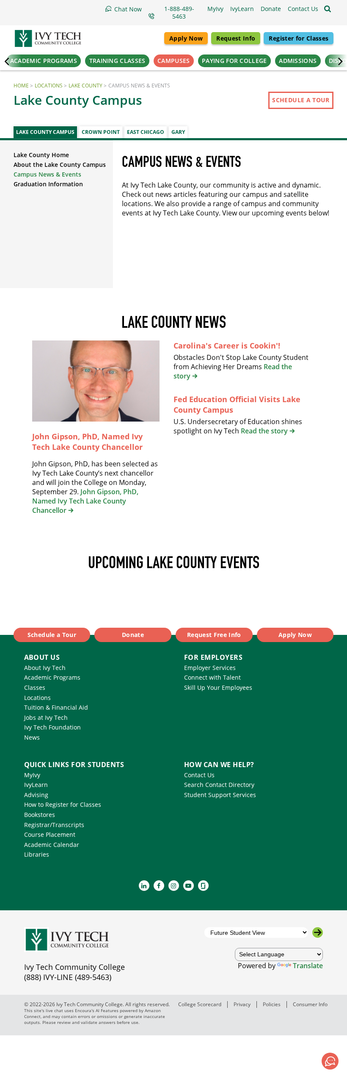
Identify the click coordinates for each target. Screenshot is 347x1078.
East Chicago (145, 132)
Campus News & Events (47, 174)
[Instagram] (173, 885)
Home (21, 85)
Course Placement (49, 834)
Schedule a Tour (300, 100)
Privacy (242, 1004)
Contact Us (199, 775)
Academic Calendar (51, 845)
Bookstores (39, 815)
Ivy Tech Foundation (52, 727)
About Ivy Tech (45, 668)
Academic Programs (52, 677)
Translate (308, 965)
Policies (272, 1004)
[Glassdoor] (203, 885)
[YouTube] (188, 885)
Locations (49, 85)
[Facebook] (159, 885)
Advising (36, 795)
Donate (133, 635)
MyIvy (32, 775)
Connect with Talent (212, 677)
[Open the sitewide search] (327, 9)
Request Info (235, 38)
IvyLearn (36, 785)
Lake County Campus (45, 132)
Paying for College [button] (234, 61)
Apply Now (186, 38)
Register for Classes (298, 38)
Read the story (264, 431)
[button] (303, 9)
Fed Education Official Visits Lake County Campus (237, 404)
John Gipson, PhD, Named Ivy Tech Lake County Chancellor (87, 441)
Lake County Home (41, 155)
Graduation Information (48, 184)
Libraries (36, 854)
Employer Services (210, 668)
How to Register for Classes (62, 804)
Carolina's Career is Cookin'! (227, 345)
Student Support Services (220, 795)
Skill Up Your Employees (218, 687)
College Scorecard (199, 1004)
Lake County (85, 85)
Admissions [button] (298, 61)
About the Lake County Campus (60, 165)
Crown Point (101, 132)
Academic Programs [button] (43, 61)
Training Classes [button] (117, 61)
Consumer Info (310, 1004)
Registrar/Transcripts (54, 825)
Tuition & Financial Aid (56, 707)
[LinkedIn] (144, 885)
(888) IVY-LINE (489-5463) (67, 977)
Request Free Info (214, 635)
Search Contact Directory (219, 785)
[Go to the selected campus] (317, 932)
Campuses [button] (173, 61)
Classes (34, 687)
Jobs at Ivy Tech (46, 717)
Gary (178, 132)
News (32, 737)
